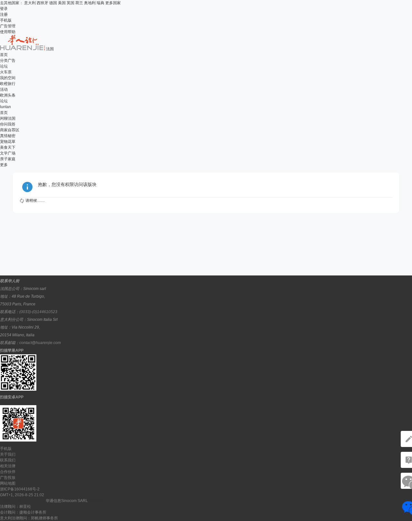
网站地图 (7, 483)
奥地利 (90, 3)
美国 (62, 3)
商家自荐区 (9, 130)
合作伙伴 (7, 472)
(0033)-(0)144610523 (38, 312)
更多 (4, 165)
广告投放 (7, 477)
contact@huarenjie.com (40, 342)
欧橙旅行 (7, 83)
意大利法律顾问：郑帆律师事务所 (29, 518)
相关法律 (7, 466)
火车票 (6, 72)
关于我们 (7, 454)
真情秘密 (7, 136)
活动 (4, 89)
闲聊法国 (7, 118)
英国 (70, 3)
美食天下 (7, 147)
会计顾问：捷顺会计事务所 (23, 512)
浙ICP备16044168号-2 (20, 489)
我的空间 (7, 78)
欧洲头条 (7, 95)
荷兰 (79, 3)
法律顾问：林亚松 (15, 506)
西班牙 (42, 3)
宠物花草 (7, 141)
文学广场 (7, 153)
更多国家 (113, 3)
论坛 (4, 66)
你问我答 (7, 124)
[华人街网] (23, 49)
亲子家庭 (7, 159)
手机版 (6, 20)
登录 (4, 8)
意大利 (30, 3)
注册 (4, 14)
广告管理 (7, 26)
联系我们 (7, 460)
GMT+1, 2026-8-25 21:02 (22, 495)
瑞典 (100, 3)
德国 (53, 3)
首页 (4, 54)
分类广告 (7, 60)
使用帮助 (7, 32)
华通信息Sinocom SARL (67, 500)
